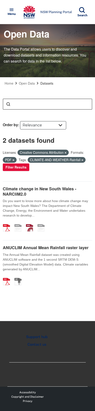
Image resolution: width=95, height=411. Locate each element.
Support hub (37, 337)
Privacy (27, 401)
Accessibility (27, 392)
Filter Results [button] (16, 167)
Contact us (36, 344)
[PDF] (8, 223)
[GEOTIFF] (31, 223)
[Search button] (8, 104)
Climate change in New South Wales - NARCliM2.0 (39, 191)
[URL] (19, 223)
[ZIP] (19, 276)
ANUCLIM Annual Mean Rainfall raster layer (46, 248)
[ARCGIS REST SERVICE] (42, 223)
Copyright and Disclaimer (27, 396)
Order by (10, 124)
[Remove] (65, 152)
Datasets (46, 83)
